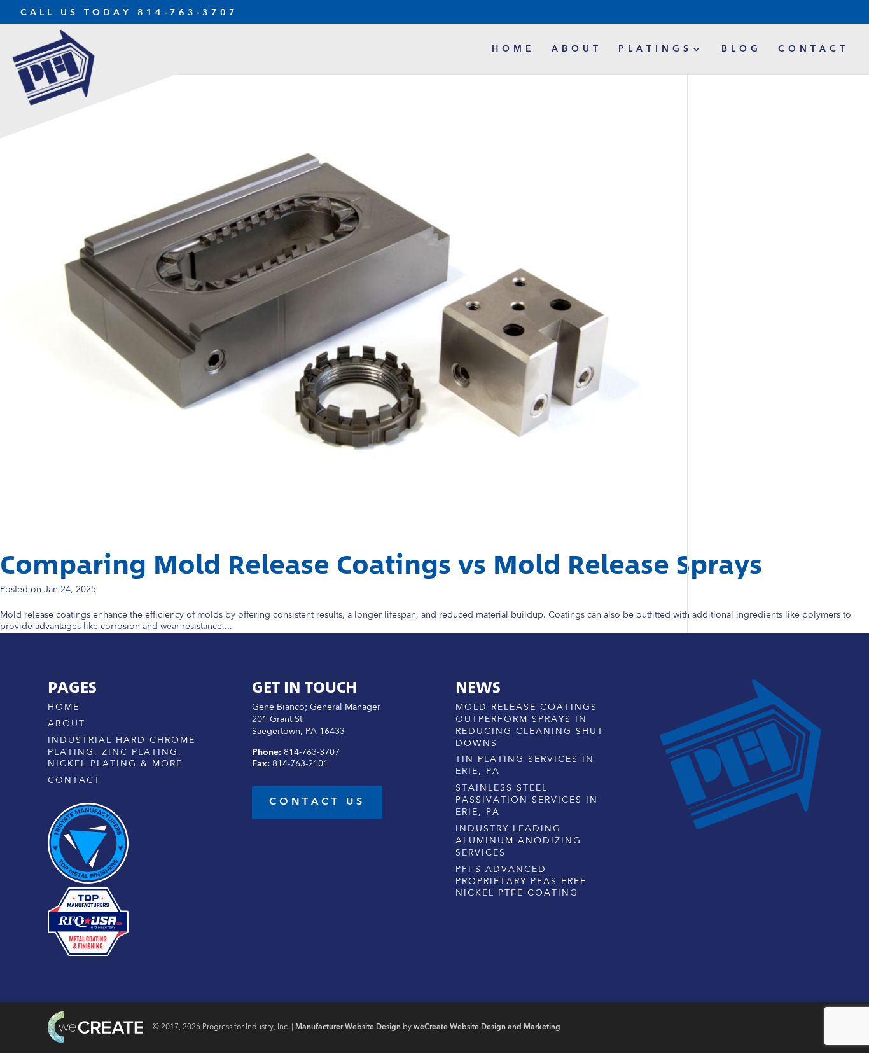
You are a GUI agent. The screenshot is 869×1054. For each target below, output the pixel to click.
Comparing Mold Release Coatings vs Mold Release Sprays (381, 564)
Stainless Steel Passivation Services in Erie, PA (526, 800)
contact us (317, 802)
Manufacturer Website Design (348, 1027)
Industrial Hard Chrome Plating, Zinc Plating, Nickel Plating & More (121, 752)
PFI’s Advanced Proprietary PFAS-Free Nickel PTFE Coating (521, 881)
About (577, 49)
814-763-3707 (187, 12)
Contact (813, 49)
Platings (655, 49)
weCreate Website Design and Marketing (487, 1027)
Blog (741, 49)
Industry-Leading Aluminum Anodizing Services (518, 840)
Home (513, 49)
